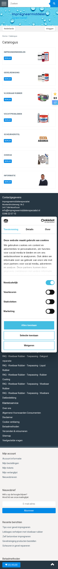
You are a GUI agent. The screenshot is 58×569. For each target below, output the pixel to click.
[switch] (50, 292)
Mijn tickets (7, 468)
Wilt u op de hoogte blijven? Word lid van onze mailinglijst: (15, 496)
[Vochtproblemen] (43, 118)
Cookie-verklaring (10, 422)
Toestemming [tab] (11, 229)
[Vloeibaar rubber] (43, 97)
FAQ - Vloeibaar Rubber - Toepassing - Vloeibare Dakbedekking (25, 395)
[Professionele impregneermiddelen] (29, 16)
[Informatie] (43, 180)
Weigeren (29, 345)
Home (4, 36)
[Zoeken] (54, 3)
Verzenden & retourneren (14, 431)
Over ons (6, 408)
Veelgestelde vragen (12, 440)
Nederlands (9, 29)
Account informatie (11, 458)
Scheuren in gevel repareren (16, 545)
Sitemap (6, 436)
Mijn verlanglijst (9, 472)
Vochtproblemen (13, 114)
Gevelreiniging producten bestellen (19, 541)
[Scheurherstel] (43, 138)
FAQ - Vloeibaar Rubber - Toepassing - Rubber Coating (24, 377)
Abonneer (29, 510)
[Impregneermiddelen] (43, 56)
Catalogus (13, 36)
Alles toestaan (29, 325)
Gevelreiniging (11, 73)
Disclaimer (7, 417)
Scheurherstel (12, 134)
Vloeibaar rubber (13, 93)
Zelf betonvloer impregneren (16, 536)
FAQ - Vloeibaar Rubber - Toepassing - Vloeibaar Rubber (25, 386)
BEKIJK (8, 58)
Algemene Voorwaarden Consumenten (21, 413)
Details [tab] (29, 229)
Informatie (9, 176)
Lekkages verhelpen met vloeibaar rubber (22, 532)
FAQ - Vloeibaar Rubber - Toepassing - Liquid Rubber (23, 367)
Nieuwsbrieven (9, 477)
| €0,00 (12, 565)
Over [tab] (47, 229)
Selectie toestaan (29, 335)
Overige (8, 155)
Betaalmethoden (10, 426)
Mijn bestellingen (10, 463)
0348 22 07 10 (9, 213)
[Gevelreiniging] (43, 77)
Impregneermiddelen (14, 52)
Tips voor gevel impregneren (16, 527)
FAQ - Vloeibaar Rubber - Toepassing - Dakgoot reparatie (25, 358)
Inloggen (50, 29)
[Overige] (43, 159)
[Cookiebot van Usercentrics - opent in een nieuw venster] (41, 221)
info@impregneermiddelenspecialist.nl (21, 210)
